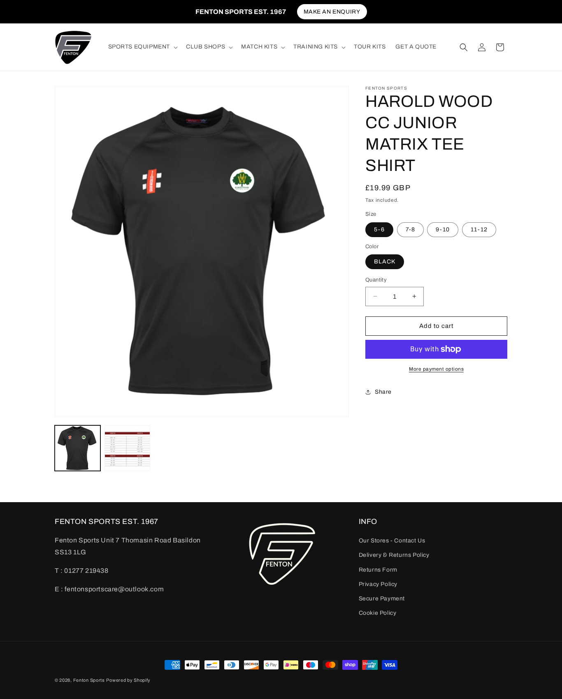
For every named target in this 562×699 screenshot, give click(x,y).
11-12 (479, 229)
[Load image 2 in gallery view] (127, 448)
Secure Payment (382, 598)
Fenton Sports (89, 680)
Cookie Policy (378, 613)
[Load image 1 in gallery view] (77, 448)
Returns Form (378, 570)
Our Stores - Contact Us (392, 541)
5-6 (379, 229)
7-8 (410, 229)
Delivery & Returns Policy (394, 555)
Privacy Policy (378, 584)
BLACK (384, 261)
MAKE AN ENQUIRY (332, 12)
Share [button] (383, 392)
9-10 (443, 229)
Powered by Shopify (128, 680)
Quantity (376, 280)
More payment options (436, 369)
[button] (142, 46)
